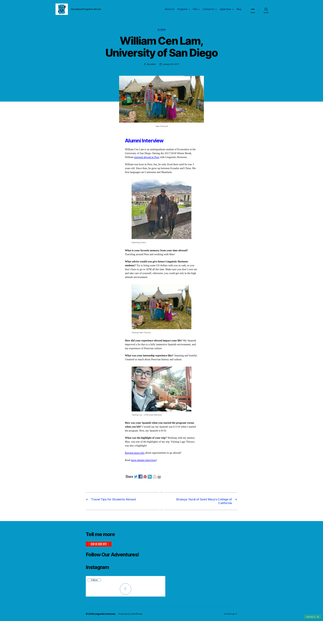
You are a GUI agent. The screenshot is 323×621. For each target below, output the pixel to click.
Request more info (135, 453)
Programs (182, 9)
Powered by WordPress (130, 614)
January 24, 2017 (171, 64)
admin (153, 64)
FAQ (195, 9)
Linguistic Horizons (105, 614)
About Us (169, 9)
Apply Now (225, 9)
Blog (239, 9)
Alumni (161, 29)
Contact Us (208, 9)
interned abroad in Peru (146, 157)
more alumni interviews (143, 460)
